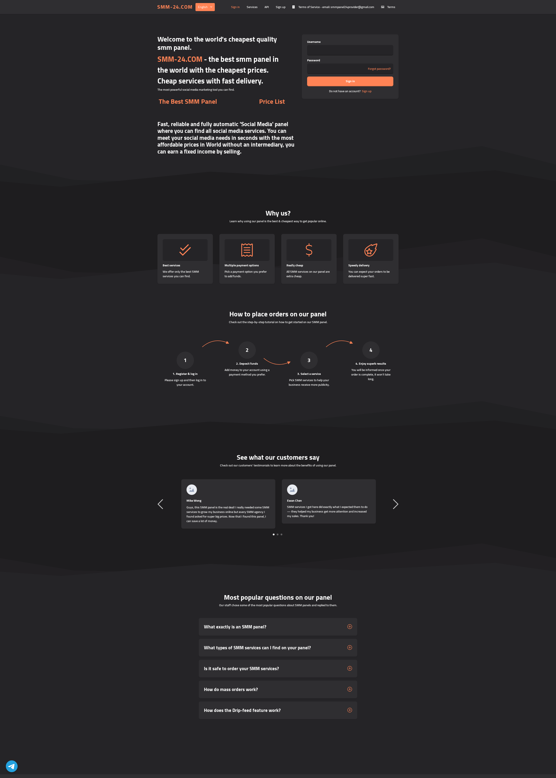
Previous (160, 503)
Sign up (280, 7)
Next (395, 503)
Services (252, 7)
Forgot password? (379, 69)
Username (314, 42)
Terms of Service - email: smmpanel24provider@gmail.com (336, 7)
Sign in (235, 7)
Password (313, 60)
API (267, 7)
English (203, 7)
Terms (391, 7)
